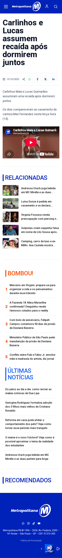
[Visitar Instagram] (28, 523)
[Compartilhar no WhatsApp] (29, 79)
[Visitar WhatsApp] (23, 523)
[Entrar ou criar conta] (46, 6)
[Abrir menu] (6, 6)
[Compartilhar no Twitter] (45, 79)
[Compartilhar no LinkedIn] (53, 79)
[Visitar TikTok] (33, 523)
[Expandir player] (41, 548)
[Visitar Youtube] (39, 523)
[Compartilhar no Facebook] (37, 79)
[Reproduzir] (58, 548)
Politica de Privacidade (31, 540)
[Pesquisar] (55, 6)
